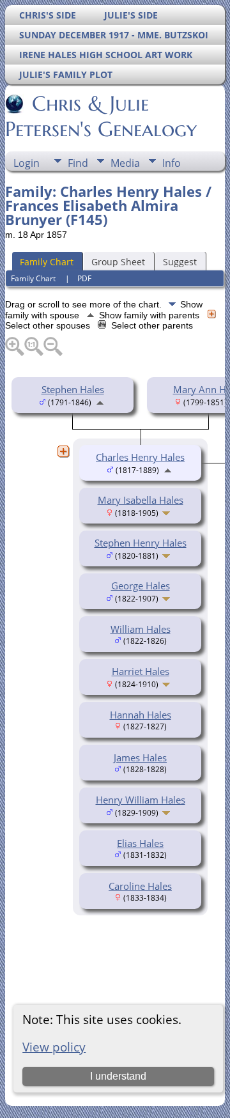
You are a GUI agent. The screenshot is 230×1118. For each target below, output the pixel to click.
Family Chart (46, 262)
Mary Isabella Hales (140, 499)
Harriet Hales (140, 671)
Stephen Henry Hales (141, 542)
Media (125, 163)
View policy (54, 1047)
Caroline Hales (140, 886)
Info (171, 163)
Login (26, 163)
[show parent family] (100, 401)
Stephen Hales (73, 389)
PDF (84, 278)
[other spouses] (63, 451)
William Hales (141, 629)
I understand (118, 1076)
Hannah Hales (140, 714)
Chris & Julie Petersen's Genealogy (101, 116)
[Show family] (167, 512)
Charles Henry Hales (140, 457)
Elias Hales (140, 843)
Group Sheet (118, 262)
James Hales (140, 757)
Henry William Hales (140, 799)
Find (78, 163)
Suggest (180, 262)
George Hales (140, 585)
